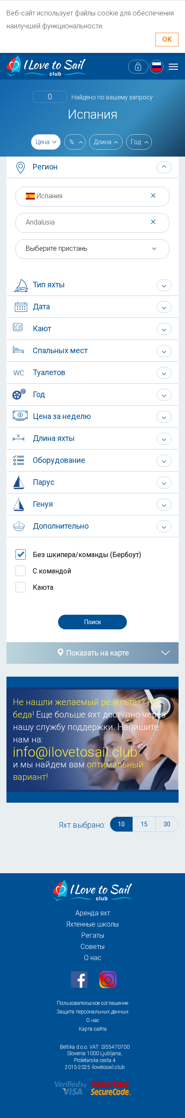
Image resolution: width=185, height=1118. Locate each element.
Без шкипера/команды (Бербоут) (87, 555)
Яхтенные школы (92, 924)
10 (121, 824)
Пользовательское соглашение (92, 1003)
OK (167, 39)
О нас (93, 958)
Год (136, 142)
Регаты (92, 935)
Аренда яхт (92, 913)
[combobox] (92, 195)
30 (166, 824)
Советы (92, 946)
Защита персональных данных (92, 1012)
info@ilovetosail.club (75, 752)
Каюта (43, 587)
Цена (42, 142)
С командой (52, 571)
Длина (102, 142)
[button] (92, 167)
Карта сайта (93, 1029)
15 (144, 824)
